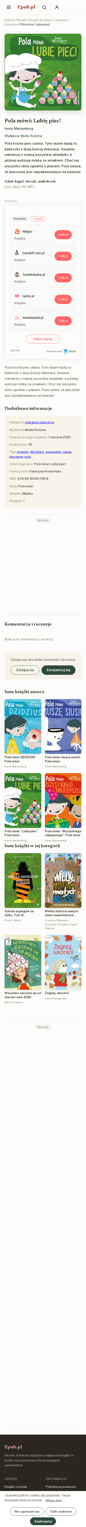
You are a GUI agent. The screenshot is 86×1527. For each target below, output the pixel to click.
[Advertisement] (43, 569)
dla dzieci (37, 452)
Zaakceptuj (43, 1521)
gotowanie (53, 452)
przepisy (23, 452)
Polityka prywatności (61, 1486)
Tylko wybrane (61, 1511)
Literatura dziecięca (39, 422)
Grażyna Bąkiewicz (57, 920)
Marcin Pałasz (14, 1002)
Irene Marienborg (19, 128)
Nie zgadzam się (26, 1511)
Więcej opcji (54, 1500)
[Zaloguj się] (57, 7)
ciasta (66, 452)
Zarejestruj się (58, 670)
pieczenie (16, 456)
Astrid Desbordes (56, 998)
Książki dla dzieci (40, 20)
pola (28, 456)
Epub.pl (26, 7)
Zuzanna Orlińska (56, 924)
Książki (22, 20)
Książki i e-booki (16, 1486)
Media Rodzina (31, 136)
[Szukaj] (44, 7)
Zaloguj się (25, 670)
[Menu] (9, 7)
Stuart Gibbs (13, 920)
